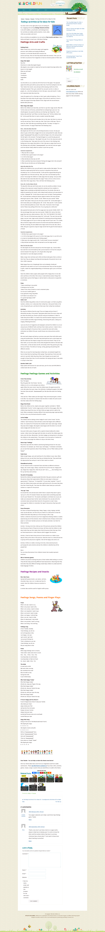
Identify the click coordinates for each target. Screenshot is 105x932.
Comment (25, 853)
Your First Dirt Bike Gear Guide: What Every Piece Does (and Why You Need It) (74, 35)
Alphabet (42, 10)
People (32, 19)
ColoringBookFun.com (72, 91)
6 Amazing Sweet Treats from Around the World (74, 56)
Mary (23, 830)
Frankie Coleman (23, 815)
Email (24, 873)
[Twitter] (38, 773)
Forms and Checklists (54, 10)
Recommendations (68, 10)
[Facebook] (34, 773)
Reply (30, 819)
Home (21, 10)
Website (24, 877)
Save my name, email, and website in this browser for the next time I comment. (26, 889)
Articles (78, 10)
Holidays (34, 10)
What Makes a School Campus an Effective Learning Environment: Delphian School (75, 46)
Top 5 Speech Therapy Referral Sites (74, 40)
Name (24, 870)
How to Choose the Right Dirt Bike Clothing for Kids (75, 29)
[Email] (45, 773)
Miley (29, 793)
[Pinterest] (42, 773)
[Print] (49, 773)
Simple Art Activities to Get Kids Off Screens (74, 51)
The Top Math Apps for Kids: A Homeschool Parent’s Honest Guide (74, 23)
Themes (27, 10)
